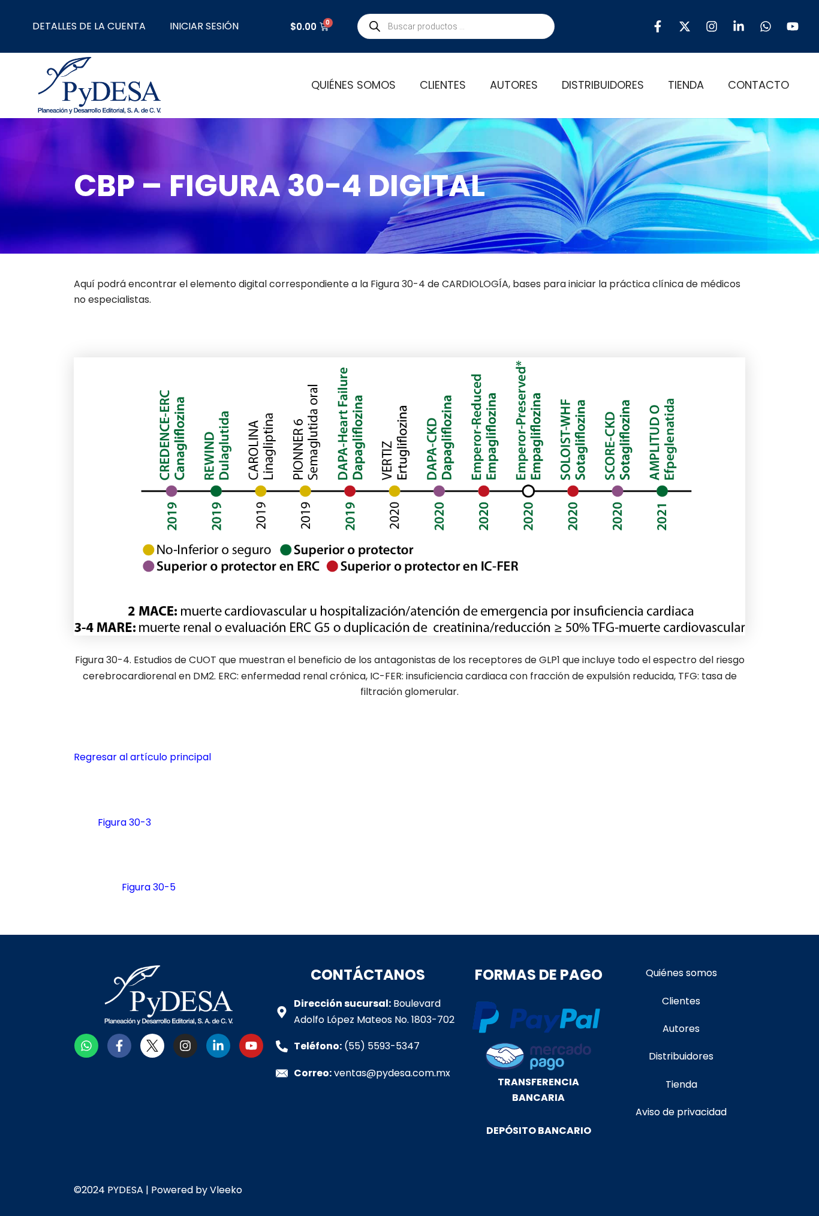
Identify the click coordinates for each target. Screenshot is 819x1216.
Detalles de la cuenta (89, 26)
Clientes (443, 84)
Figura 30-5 (149, 887)
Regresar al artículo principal (142, 757)
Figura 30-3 (124, 822)
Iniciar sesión (204, 26)
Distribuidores (603, 84)
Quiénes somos (353, 84)
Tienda (686, 84)
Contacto (758, 84)
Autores (514, 84)
